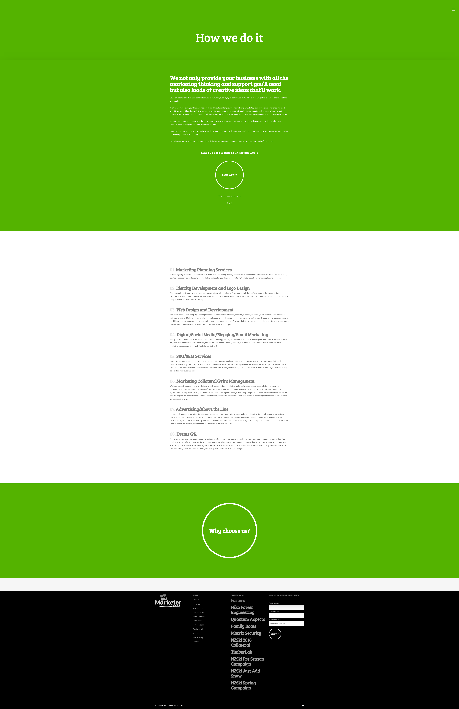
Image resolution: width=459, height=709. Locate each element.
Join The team (198, 625)
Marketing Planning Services (204, 269)
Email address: (275, 619)
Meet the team (199, 616)
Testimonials (198, 629)
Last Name (274, 611)
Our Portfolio (198, 612)
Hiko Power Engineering (242, 610)
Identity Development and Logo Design (213, 288)
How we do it (198, 604)
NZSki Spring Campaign (243, 685)
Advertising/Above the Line (202, 409)
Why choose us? (199, 608)
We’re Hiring (198, 637)
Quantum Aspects (248, 619)
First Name (274, 603)
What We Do (198, 599)
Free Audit (197, 620)
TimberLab (241, 651)
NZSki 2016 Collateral (241, 642)
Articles (196, 633)
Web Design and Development (204, 309)
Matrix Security (246, 632)
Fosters (238, 600)
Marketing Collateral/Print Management (215, 381)
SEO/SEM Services (193, 356)
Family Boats (243, 625)
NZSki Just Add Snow (245, 673)
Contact (196, 641)
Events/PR (186, 434)
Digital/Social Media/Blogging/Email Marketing (222, 334)
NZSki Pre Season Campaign (247, 661)
